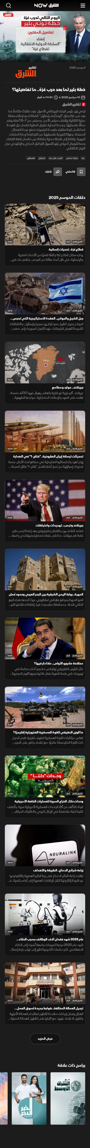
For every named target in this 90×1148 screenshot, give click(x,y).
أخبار (68, 241)
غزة (82, 158)
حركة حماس (72, 158)
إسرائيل (42, 158)
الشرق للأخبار (77, 241)
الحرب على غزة (56, 158)
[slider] (45, 58)
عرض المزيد (45, 1038)
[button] (23, 53)
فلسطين (31, 158)
